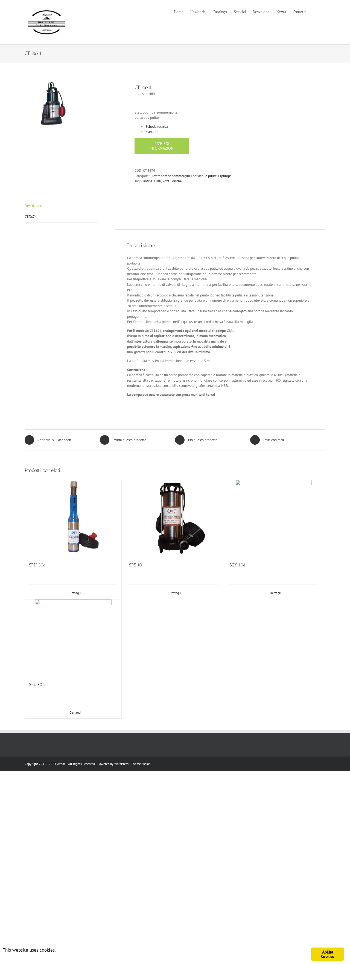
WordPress (121, 764)
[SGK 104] (273, 518)
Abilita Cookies (327, 954)
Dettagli (75, 593)
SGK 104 (237, 565)
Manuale (151, 131)
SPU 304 (37, 565)
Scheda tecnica (156, 126)
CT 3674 (31, 216)
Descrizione (33, 205)
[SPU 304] (73, 518)
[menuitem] (182, 11)
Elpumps (224, 176)
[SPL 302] (73, 637)
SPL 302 (37, 684)
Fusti (157, 181)
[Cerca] (323, 11)
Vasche (177, 181)
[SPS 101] (173, 518)
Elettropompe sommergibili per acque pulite (183, 176)
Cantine (147, 181)
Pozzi (166, 181)
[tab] (61, 206)
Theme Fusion (141, 764)
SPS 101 (136, 565)
